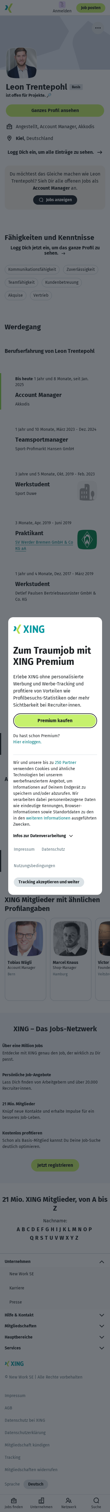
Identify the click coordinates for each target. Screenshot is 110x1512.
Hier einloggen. (27, 742)
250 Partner (65, 762)
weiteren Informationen (48, 818)
